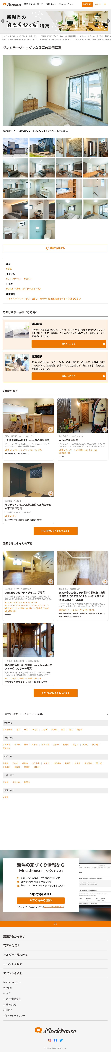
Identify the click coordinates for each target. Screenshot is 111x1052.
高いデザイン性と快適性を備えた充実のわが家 (23, 520)
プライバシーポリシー (14, 1015)
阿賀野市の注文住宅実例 (60, 39)
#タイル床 (37, 678)
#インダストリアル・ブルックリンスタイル (21, 605)
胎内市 (56, 744)
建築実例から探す (14, 936)
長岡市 (5, 763)
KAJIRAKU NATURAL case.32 (17, 454)
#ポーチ (8, 678)
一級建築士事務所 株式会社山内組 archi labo (22, 661)
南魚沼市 (88, 763)
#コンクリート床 (91, 450)
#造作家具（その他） (42, 608)
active (61, 457)
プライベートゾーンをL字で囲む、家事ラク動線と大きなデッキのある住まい (43, 299)
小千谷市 (36, 763)
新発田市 (6, 744)
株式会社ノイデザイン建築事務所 (18, 589)
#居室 (9, 269)
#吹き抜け (29, 608)
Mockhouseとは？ (12, 982)
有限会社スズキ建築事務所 (69, 589)
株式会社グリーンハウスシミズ (71, 436)
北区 (18, 729)
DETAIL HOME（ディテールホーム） (23, 36)
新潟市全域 (7, 729)
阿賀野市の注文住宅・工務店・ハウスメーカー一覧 (29, 39)
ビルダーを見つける (15, 954)
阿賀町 (85, 744)
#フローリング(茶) (35, 450)
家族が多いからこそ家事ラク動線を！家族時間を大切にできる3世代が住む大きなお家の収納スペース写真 (82, 596)
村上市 (17, 744)
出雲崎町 (6, 767)
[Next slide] (108, 21)
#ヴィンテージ (13, 279)
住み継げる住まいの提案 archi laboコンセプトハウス (26, 682)
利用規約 (7, 1010)
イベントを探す (12, 963)
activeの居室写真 (68, 440)
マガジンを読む (12, 973)
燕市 (26, 744)
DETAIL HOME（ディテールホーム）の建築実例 (58, 36)
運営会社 (7, 988)
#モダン (27, 279)
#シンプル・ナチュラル (18, 450)
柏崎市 (25, 763)
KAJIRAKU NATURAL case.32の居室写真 (27, 440)
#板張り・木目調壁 (26, 678)
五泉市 (35, 744)
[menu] (105, 4)
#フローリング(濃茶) (17, 608)
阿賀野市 (45, 744)
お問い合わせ (9, 1004)
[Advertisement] (55, 825)
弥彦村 (76, 744)
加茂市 (46, 763)
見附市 (68, 763)
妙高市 (27, 782)
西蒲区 (80, 729)
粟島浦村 (6, 748)
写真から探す (11, 945)
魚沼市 (77, 763)
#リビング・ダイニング (13, 603)
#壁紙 (7, 608)
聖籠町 (66, 744)
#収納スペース (64, 610)
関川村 (95, 744)
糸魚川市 (16, 782)
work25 (8, 615)
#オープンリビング (30, 603)
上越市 (5, 782)
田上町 (99, 763)
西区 (71, 729)
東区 (26, 729)
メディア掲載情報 (12, 999)
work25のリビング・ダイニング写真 (25, 593)
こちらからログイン (54, 906)
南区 (63, 729)
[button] (69, 344)
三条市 (15, 763)
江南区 (44, 729)
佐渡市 (5, 797)
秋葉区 (54, 729)
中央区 (35, 729)
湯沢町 (17, 767)
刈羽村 (37, 767)
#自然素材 (80, 450)
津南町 (27, 767)
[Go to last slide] (3, 21)
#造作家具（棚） (65, 453)
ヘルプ (6, 993)
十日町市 (57, 763)
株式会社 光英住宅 (13, 501)
